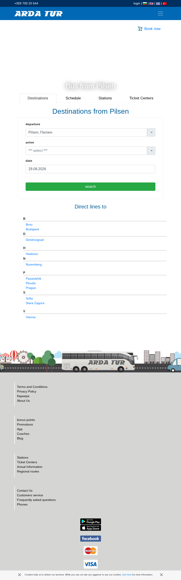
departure (33, 124)
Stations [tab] (105, 98)
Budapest (32, 229)
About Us (23, 400)
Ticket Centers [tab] (141, 98)
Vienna (31, 317)
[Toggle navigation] (160, 13)
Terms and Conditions (32, 387)
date (29, 160)
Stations (22, 457)
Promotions (25, 424)
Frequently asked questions (36, 500)
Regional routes (28, 471)
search (90, 186)
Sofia (29, 298)
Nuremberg (34, 264)
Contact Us (24, 490)
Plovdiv (31, 283)
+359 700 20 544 (26, 3)
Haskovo (32, 254)
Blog (20, 438)
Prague (31, 288)
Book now (152, 29)
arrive (30, 142)
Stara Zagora (35, 303)
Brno (29, 224)
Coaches (23, 433)
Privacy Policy (26, 391)
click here (127, 574)
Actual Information (29, 466)
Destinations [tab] (38, 98)
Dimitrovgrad (35, 240)
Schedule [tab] (73, 98)
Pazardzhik (33, 278)
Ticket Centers (27, 462)
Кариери (23, 396)
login (137, 3)
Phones (22, 504)
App (20, 429)
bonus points (26, 420)
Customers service (30, 495)
